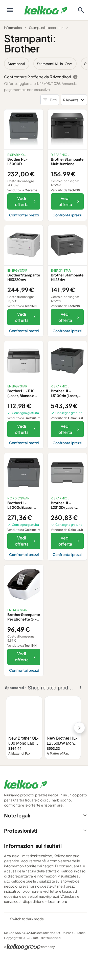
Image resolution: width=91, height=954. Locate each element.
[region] (45, 64)
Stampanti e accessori (46, 28)
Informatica (13, 28)
